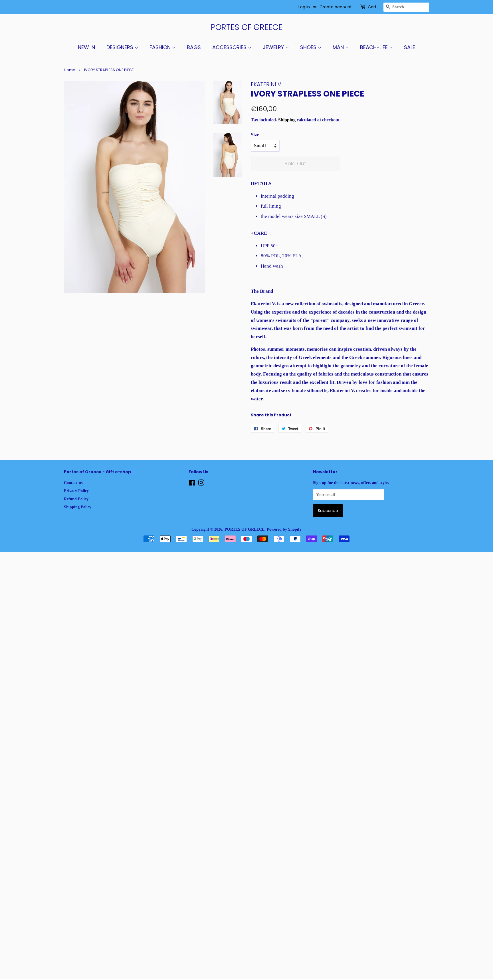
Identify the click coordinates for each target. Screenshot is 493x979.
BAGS (194, 47)
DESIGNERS (120, 47)
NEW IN (86, 47)
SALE (409, 47)
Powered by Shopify (284, 529)
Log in (304, 7)
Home (69, 69)
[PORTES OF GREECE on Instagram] (201, 484)
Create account (336, 7)
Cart (372, 7)
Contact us (73, 482)
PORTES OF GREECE (246, 27)
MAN (339, 47)
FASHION (160, 47)
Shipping (287, 119)
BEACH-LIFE (374, 47)
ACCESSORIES (230, 47)
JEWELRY (274, 47)
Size (255, 134)
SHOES (309, 47)
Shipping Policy (77, 507)
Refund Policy (76, 499)
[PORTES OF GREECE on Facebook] (192, 484)
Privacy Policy (76, 490)
